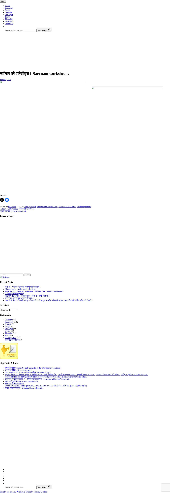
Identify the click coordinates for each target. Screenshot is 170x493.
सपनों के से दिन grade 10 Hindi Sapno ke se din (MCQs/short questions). (33, 368)
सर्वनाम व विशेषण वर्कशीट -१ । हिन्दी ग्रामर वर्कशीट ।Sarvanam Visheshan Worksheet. (37, 379)
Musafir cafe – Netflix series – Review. (20, 289)
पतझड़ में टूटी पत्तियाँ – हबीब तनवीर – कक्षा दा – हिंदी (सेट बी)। (27, 296)
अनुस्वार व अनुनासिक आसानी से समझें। (19, 298)
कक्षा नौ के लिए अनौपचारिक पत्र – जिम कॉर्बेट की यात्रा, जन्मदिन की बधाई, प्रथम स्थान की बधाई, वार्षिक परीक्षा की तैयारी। (48, 300)
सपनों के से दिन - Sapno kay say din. (18, 370)
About (7, 6)
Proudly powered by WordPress (12, 492)
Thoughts (8, 19)
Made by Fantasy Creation (36, 492)
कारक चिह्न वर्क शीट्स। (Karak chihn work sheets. (24, 388)
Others (7, 331)
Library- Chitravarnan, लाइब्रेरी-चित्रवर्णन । (17, 209)
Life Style (9, 15)
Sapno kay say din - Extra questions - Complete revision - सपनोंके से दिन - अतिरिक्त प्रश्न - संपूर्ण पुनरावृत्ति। (46, 386)
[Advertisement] (85, 51)
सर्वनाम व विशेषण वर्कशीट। (14, 383)
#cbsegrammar (30, 207)
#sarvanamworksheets (67, 207)
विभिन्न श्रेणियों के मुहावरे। (14, 294)
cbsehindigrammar (84, 207)
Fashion (8, 324)
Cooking (8, 12)
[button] (6, 26)
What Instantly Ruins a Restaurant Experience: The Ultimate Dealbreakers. (34, 291)
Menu (3, 1)
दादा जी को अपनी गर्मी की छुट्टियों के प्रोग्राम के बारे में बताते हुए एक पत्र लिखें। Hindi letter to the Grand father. (46, 377)
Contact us (9, 24)
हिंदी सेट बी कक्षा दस (12, 340)
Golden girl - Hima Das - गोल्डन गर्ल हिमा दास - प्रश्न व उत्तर (27, 372)
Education (9, 8)
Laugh (7, 10)
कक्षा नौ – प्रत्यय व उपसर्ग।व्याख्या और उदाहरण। (22, 287)
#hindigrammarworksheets (47, 207)
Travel (7, 17)
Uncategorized (10, 338)
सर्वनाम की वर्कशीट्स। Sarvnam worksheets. (21, 381)
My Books (9, 21)
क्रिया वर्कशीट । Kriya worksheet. (13, 211)
